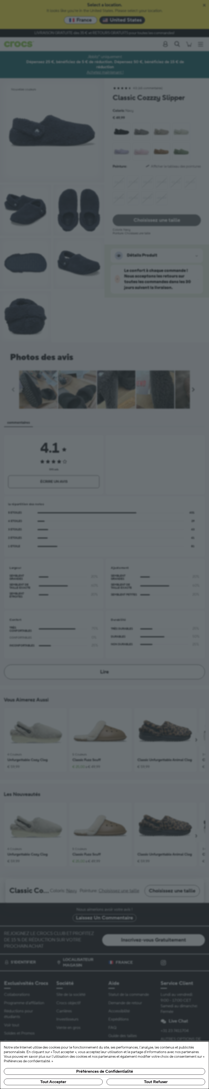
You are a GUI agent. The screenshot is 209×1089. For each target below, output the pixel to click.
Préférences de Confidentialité (104, 1071)
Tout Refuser (156, 1081)
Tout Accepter (53, 1081)
